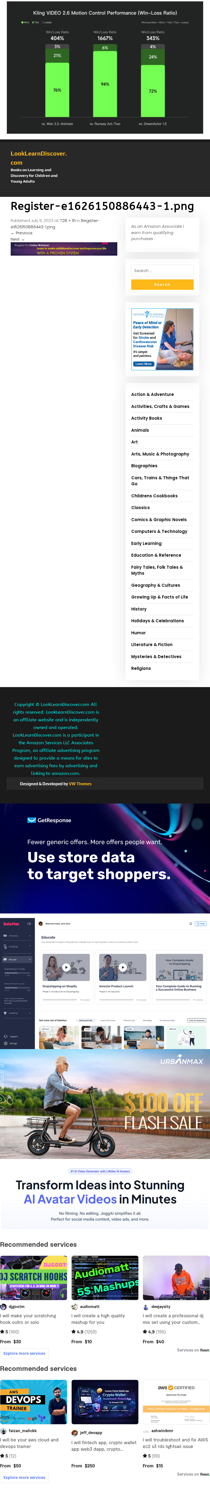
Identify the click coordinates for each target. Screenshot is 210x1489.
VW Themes (80, 783)
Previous (22, 233)
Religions (141, 668)
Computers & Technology (159, 531)
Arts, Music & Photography (160, 454)
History (139, 609)
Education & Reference (156, 555)
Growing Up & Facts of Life (159, 597)
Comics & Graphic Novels (159, 519)
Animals (140, 430)
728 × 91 (67, 220)
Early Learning (146, 543)
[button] (105, 194)
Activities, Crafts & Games (160, 406)
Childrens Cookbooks (154, 496)
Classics (140, 507)
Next (18, 239)
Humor (138, 633)
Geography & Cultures (155, 585)
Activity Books (146, 418)
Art (134, 442)
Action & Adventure (152, 394)
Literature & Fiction (152, 644)
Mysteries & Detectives (156, 656)
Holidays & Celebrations (157, 621)
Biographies (144, 466)
